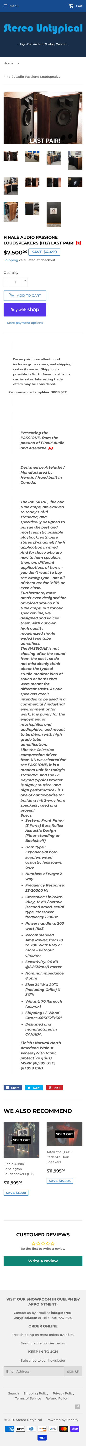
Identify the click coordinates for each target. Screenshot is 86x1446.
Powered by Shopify (62, 1420)
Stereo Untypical (29, 1420)
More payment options (25, 323)
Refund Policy (57, 1398)
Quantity (11, 272)
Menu (14, 6)
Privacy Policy (63, 1393)
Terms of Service (28, 1398)
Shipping (11, 260)
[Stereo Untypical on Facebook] (77, 1407)
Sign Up (73, 1371)
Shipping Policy (35, 1393)
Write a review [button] (43, 1261)
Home (8, 63)
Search (13, 1393)
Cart (78, 6)
